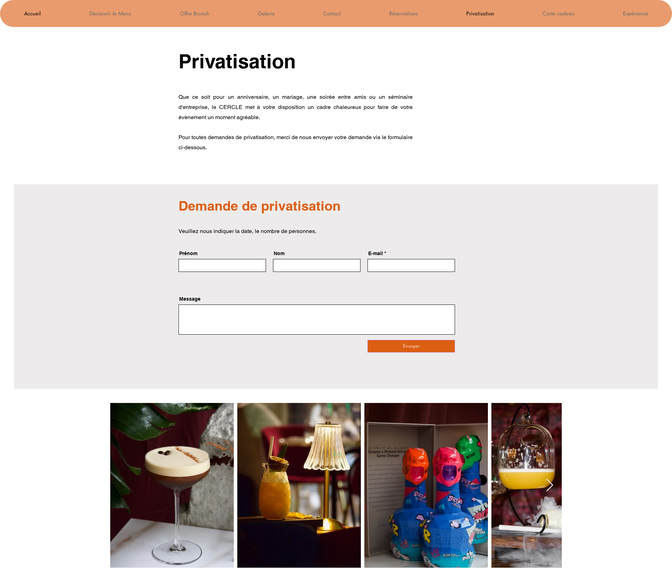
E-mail (375, 253)
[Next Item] (550, 485)
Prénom (188, 253)
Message (190, 298)
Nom (279, 253)
